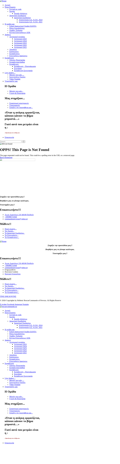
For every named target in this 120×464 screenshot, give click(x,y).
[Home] (3, 1)
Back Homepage (6, 157)
